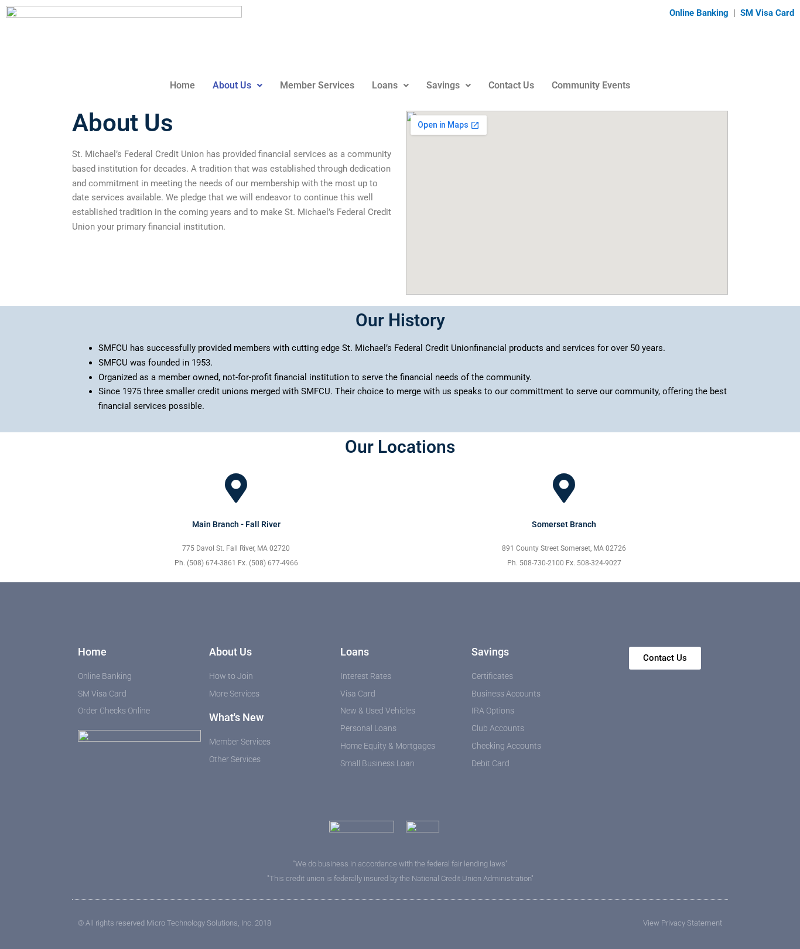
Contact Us (511, 85)
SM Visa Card (767, 13)
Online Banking (700, 13)
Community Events (591, 85)
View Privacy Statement (682, 923)
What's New (236, 717)
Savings (443, 85)
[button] (237, 85)
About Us (232, 85)
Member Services (317, 85)
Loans (385, 85)
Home (182, 85)
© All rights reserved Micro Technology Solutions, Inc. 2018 (174, 923)
